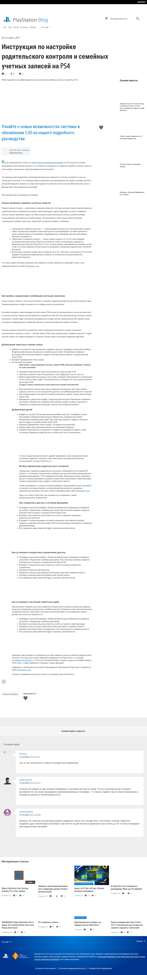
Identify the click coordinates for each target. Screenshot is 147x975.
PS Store (24, 27)
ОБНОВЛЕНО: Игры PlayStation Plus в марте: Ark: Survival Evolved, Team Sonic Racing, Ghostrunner (18, 925)
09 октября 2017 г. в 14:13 (29, 782)
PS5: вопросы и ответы (48, 922)
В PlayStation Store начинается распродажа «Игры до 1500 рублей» (126, 887)
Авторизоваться (118, 18)
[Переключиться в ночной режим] (106, 18)
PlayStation (30, 19)
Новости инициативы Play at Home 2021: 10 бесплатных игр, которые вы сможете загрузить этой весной (127, 925)
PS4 (10, 27)
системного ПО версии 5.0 (23, 660)
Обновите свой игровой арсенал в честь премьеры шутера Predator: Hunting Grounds (53, 889)
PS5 (5, 27)
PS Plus (33, 27)
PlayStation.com (32, 266)
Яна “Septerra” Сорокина (19, 150)
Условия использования (45, 968)
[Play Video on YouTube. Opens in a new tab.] (30, 882)
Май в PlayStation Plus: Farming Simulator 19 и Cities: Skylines (15, 889)
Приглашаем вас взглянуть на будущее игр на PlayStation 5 (87, 923)
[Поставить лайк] (20, 895)
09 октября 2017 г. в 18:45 (30, 814)
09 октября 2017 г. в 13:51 (29, 756)
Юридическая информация (100, 968)
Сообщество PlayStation (10, 694)
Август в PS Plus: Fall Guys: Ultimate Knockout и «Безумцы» (89, 889)
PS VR (16, 27)
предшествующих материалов (50, 162)
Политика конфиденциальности (72, 968)
